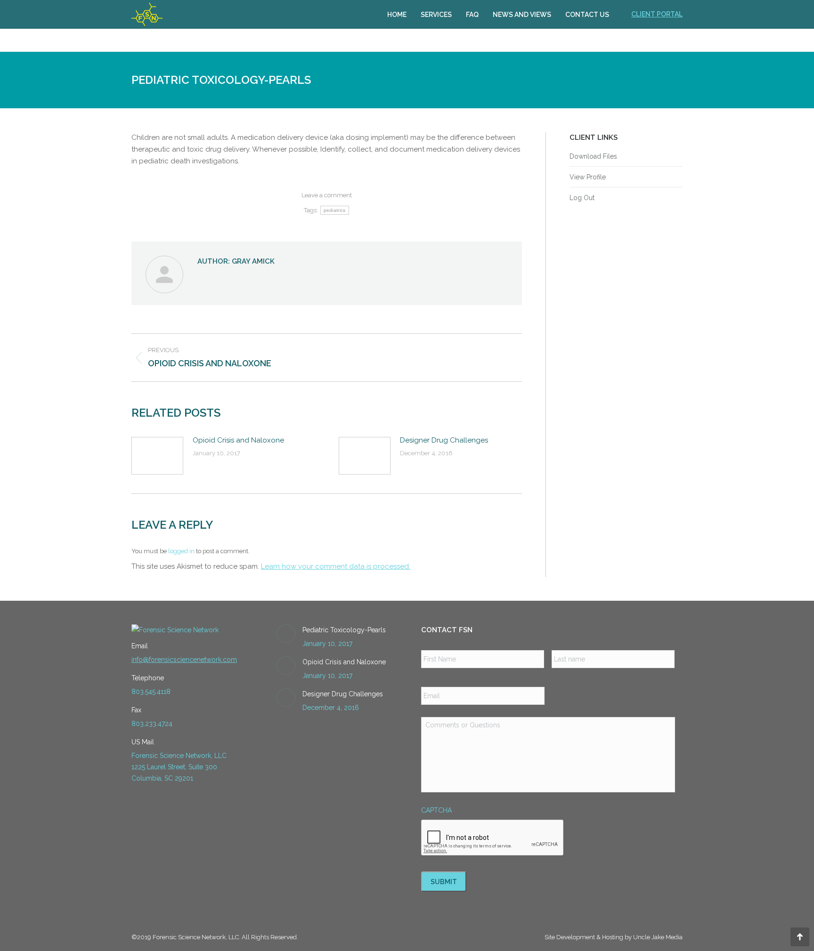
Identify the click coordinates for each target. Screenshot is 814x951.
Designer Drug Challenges (444, 440)
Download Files (593, 156)
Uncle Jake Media (658, 937)
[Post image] (157, 456)
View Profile (588, 177)
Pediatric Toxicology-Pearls (344, 630)
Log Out (582, 197)
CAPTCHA (436, 810)
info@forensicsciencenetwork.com (184, 659)
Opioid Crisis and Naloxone (238, 440)
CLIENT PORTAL (657, 14)
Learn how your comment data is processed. (335, 566)
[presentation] (492, 838)
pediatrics (335, 210)
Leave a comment (326, 195)
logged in (181, 551)
